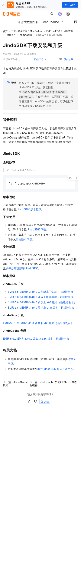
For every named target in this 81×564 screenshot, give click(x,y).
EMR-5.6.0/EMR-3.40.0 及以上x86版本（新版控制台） (42, 302)
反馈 (46, 401)
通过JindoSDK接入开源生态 (55, 369)
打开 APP (70, 5)
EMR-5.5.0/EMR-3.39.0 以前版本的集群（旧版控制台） (42, 291)
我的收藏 (68, 59)
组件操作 (11, 34)
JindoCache (26, 34)
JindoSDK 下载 (37, 229)
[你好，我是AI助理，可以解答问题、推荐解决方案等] (60, 14)
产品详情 (38, 59)
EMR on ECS (53, 31)
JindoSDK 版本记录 (29, 209)
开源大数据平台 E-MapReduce (27, 31)
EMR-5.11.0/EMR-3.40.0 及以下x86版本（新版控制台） (38, 323)
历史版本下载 (24, 239)
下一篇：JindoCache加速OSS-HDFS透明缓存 (53, 383)
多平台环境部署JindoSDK (22, 268)
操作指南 (68, 31)
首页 (5, 31)
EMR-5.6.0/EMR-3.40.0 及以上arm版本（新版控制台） (42, 307)
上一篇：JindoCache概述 (15, 383)
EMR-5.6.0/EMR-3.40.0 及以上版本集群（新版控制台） (42, 297)
